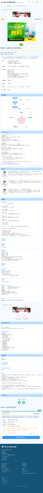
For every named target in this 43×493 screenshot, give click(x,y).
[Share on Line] (23, 402)
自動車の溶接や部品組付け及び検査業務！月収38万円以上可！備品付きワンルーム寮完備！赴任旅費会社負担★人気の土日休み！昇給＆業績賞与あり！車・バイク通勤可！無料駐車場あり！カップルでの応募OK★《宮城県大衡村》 (21, 417)
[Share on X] (20, 402)
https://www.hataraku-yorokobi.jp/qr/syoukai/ (10, 163)
